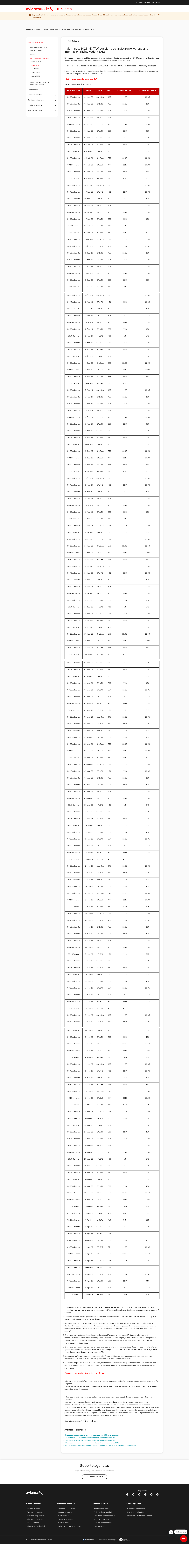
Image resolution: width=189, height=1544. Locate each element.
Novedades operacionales (71, 29)
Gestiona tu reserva (136, 1508)
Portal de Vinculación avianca (139, 1515)
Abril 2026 (35, 69)
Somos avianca (33, 1508)
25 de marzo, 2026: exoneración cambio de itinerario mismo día (90, 1437)
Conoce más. (37, 17)
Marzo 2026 (89, 29)
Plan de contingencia (103, 1522)
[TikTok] (151, 1494)
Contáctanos (99, 1526)
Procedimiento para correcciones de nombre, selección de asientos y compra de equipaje (100, 1445)
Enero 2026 (36, 76)
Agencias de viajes (33, 29)
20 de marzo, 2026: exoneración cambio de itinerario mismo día (90, 1440)
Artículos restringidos (103, 1519)
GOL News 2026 (36, 51)
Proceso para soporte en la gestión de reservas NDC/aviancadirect (92, 1435)
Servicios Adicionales (36, 100)
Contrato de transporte (104, 1515)
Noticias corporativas (36, 1515)
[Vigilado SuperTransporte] (124, 1539)
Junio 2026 (36, 72)
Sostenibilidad (33, 1522)
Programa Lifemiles (66, 1508)
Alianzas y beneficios (36, 1519)
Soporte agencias (66, 1519)
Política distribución (135, 1512)
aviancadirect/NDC (35, 110)
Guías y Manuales (35, 95)
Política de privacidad (103, 1512)
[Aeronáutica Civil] (88, 1540)
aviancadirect (63, 1515)
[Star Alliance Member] (106, 1540)
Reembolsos (33, 89)
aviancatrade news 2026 (38, 47)
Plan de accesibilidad (36, 1526)
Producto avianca (35, 105)
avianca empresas (65, 1512)
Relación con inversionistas (69, 1526)
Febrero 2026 (36, 62)
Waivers (32, 54)
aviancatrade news (51, 29)
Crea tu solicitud (142, 3)
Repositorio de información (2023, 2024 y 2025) (39, 83)
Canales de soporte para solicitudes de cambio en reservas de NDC (92, 1443)
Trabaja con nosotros (36, 1512)
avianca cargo (64, 1522)
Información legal (101, 1508)
